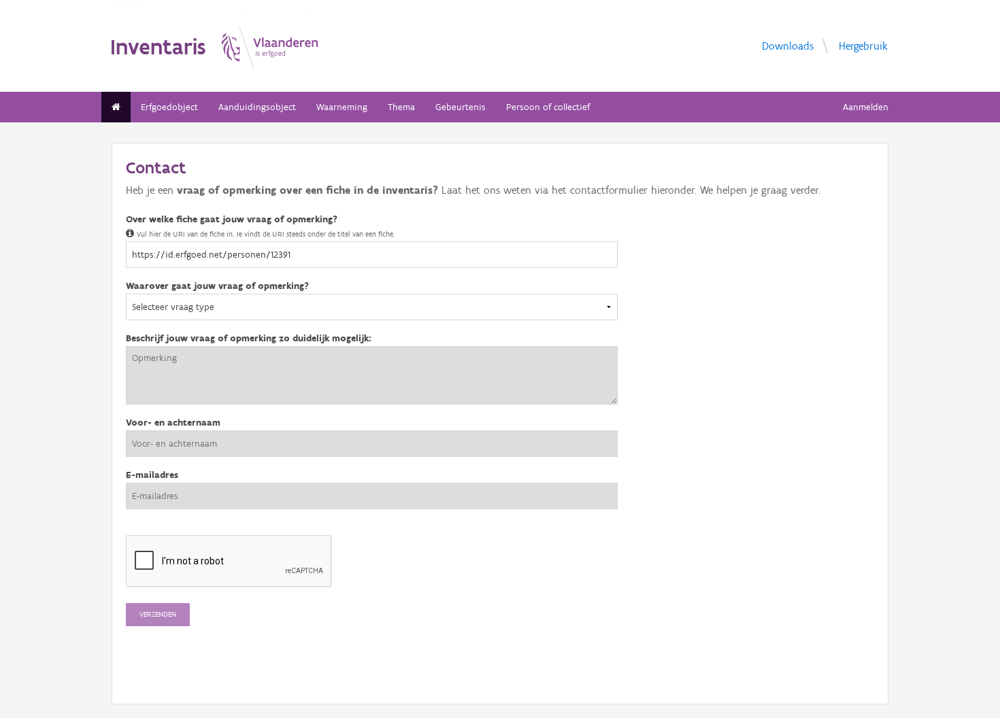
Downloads (788, 45)
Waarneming (341, 107)
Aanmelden (865, 107)
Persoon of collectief (548, 107)
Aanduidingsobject (257, 107)
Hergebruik (863, 45)
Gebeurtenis (460, 107)
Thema (401, 107)
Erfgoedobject (169, 107)
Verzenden (157, 614)
